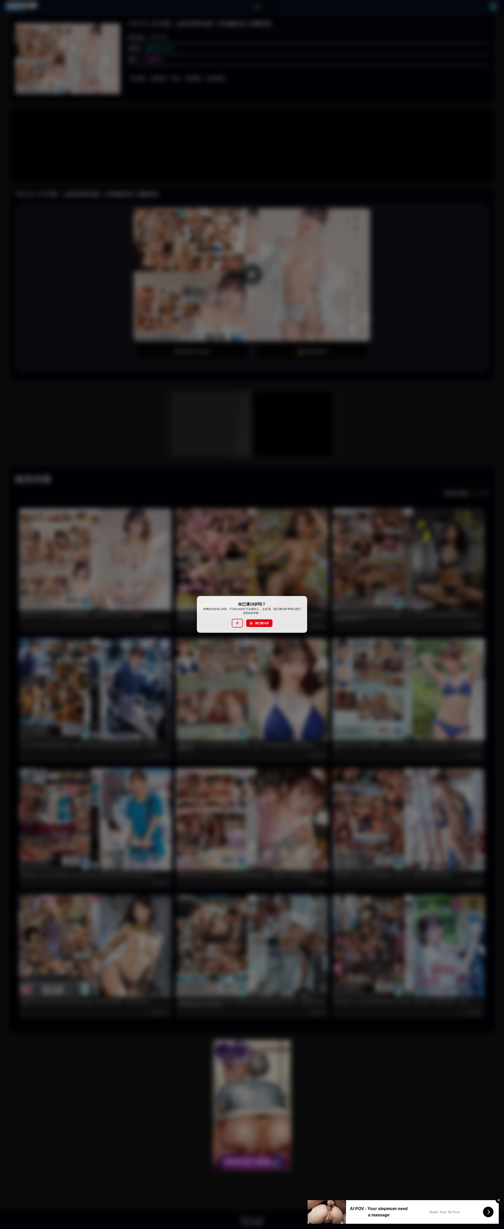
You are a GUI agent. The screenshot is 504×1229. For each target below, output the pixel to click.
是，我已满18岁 (259, 623)
